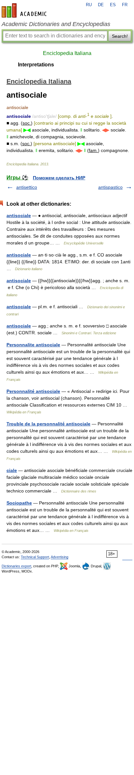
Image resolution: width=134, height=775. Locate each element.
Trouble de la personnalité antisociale (48, 423)
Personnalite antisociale (33, 344)
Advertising (59, 557)
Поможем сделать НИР (59, 177)
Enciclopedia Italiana (67, 53)
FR (124, 5)
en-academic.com (25, 10)
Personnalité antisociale (33, 391)
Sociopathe (19, 502)
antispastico (110, 187)
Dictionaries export (16, 566)
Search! (120, 36)
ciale (12, 470)
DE (101, 5)
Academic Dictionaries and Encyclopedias (56, 24)
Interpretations (36, 64)
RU (89, 5)
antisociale (19, 215)
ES (113, 5)
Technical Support (35, 557)
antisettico (26, 187)
